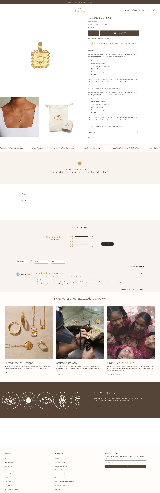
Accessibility (9, 462)
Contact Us (8, 466)
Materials (91, 137)
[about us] (29, 332)
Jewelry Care (9, 474)
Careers (58, 478)
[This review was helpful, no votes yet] (138, 290)
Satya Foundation (61, 466)
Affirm (7, 458)
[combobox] (41, 262)
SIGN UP (125, 466)
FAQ (23, 194)
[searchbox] (22, 261)
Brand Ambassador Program (65, 482)
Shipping (25, 200)
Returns (7, 478)
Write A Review (107, 244)
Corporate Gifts (60, 474)
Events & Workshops (62, 485)
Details (90, 50)
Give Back (91, 142)
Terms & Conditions (11, 489)
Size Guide (8, 485)
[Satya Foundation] (131, 332)
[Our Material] (80, 332)
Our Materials (60, 462)
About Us (58, 458)
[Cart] (154, 10)
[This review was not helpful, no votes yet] (142, 290)
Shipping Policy (10, 482)
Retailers (58, 489)
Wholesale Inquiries (62, 470)
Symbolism (92, 132)
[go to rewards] (136, 10)
